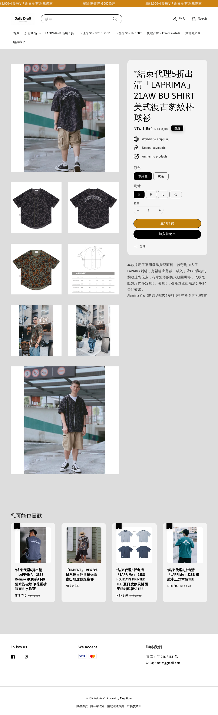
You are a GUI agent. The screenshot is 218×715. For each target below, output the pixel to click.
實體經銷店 (193, 33)
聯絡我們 (19, 42)
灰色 (161, 176)
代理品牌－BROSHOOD (94, 33)
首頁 (16, 33)
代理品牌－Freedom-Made (163, 33)
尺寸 (137, 186)
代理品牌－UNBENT (128, 33)
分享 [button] (143, 246)
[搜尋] (115, 19)
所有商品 (30, 33)
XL (175, 194)
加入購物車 (167, 234)
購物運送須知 (116, 706)
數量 (136, 203)
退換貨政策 (134, 706)
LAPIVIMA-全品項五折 (59, 33)
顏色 (137, 167)
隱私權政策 (97, 706)
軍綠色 (143, 176)
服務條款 (82, 706)
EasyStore (126, 698)
